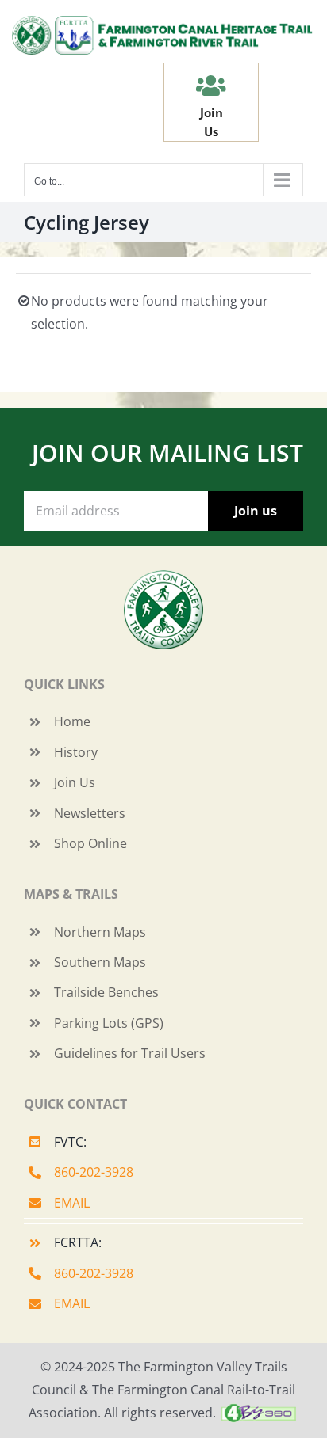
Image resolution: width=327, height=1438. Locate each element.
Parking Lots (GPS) (109, 1023)
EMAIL (72, 1203)
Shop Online (90, 843)
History (76, 752)
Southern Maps (100, 962)
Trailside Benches (106, 992)
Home (72, 721)
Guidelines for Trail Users (130, 1053)
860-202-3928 (93, 1172)
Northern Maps (100, 932)
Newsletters (89, 813)
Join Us (74, 782)
